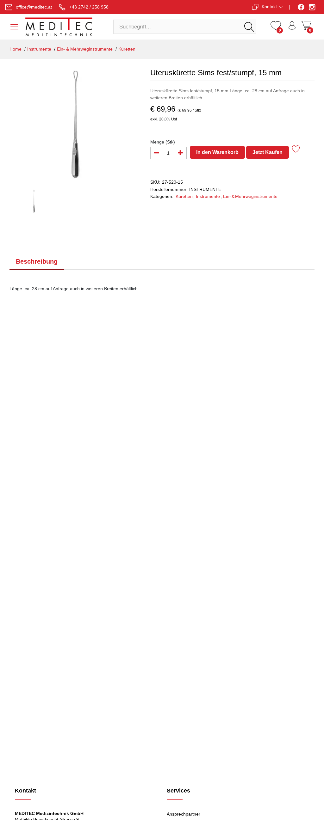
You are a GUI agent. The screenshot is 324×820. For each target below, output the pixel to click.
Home (15, 49)
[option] (75, 123)
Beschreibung (37, 261)
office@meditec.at (34, 6)
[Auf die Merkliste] (296, 150)
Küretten (126, 49)
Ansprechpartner (183, 814)
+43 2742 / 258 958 (89, 6)
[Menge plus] (180, 153)
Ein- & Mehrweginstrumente (85, 49)
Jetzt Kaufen (267, 152)
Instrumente (39, 49)
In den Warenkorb (217, 152)
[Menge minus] (156, 153)
